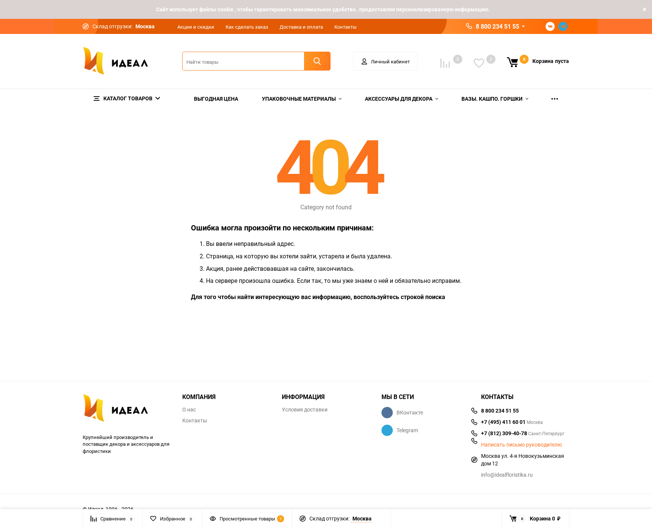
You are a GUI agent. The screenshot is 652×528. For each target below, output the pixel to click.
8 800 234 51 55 (497, 26)
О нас (189, 409)
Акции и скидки (195, 26)
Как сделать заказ (247, 26)
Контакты (345, 26)
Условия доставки (305, 409)
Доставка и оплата (301, 26)
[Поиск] (317, 61)
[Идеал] (127, 409)
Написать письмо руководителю (521, 444)
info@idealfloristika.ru (507, 474)
